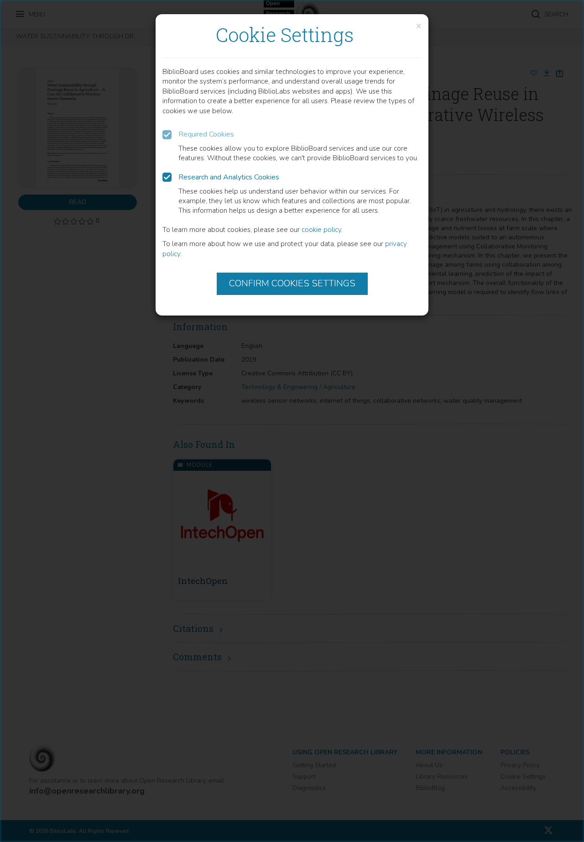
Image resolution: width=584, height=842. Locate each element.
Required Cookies (206, 134)
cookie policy (321, 229)
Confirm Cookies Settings (292, 283)
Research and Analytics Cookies (228, 177)
